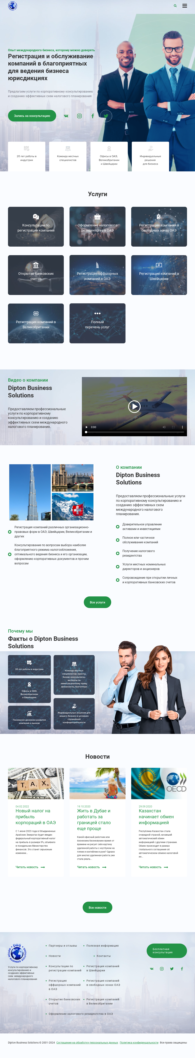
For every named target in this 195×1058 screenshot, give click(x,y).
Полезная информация (102, 945)
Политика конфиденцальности (139, 1042)
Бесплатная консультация (163, 951)
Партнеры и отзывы (63, 945)
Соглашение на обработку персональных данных (87, 1042)
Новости (55, 955)
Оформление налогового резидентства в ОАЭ (81, 1013)
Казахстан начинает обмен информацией (156, 816)
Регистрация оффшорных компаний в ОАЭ (65, 985)
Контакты (104, 955)
